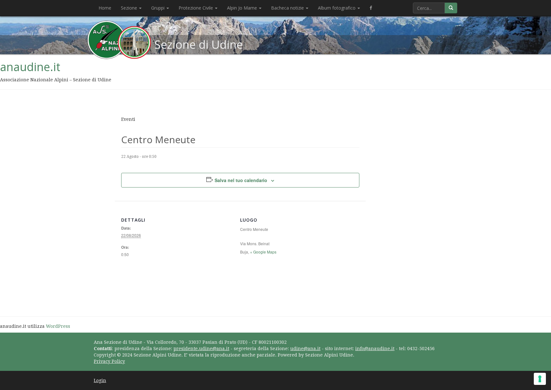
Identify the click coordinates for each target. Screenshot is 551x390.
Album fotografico (337, 8)
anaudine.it (30, 67)
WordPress (58, 326)
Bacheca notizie (288, 8)
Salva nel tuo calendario (241, 180)
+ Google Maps (263, 251)
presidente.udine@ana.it (201, 348)
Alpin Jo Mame (242, 8)
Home (105, 8)
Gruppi (158, 8)
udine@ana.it (305, 348)
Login (100, 380)
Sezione (129, 8)
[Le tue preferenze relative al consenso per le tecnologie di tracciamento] (540, 379)
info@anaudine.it (374, 348)
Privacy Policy (109, 361)
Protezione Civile (196, 8)
